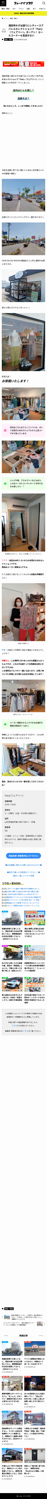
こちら (14, 1025)
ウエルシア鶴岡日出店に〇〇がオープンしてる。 (23, 905)
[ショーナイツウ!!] (23, 3)
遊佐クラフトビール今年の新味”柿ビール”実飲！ (23, 900)
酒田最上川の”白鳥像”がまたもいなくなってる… (23, 903)
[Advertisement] (23, 50)
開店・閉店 (8, 39)
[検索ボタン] (44, 3)
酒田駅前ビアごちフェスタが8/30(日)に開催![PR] (23, 897)
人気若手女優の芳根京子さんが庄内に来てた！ (22, 894)
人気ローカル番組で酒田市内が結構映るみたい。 (23, 888)
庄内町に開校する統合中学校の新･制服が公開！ (23, 891)
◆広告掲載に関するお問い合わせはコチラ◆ (23, 865)
